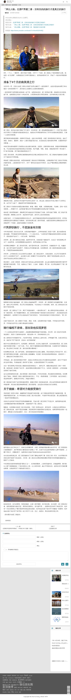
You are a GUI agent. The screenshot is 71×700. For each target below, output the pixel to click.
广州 (24, 682)
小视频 (19, 682)
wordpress (11, 677)
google (30, 675)
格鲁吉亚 (25, 687)
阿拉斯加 (5, 692)
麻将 (20, 692)
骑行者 (16, 692)
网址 (38, 546)
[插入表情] (67, 564)
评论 (64, 12)
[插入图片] (62, 564)
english (21, 675)
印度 (10, 680)
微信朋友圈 (26, 684)
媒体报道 (14, 5)
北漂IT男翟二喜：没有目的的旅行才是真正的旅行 (29, 22)
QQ (3, 677)
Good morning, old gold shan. (61, 643)
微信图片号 (15, 685)
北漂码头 (5, 680)
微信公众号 (6, 685)
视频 (24, 689)
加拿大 (29, 677)
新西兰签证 (20, 687)
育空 (16, 689)
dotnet (14, 675)
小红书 (14, 682)
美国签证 (12, 689)
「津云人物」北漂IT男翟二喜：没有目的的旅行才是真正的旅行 (33, 25)
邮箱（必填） (41, 541)
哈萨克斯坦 (28, 680)
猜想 (30, 687)
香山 (12, 692)
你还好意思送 (56, 645)
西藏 (21, 689)
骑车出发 (8, 5)
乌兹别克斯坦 (18, 677)
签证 (4, 690)
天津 (4, 682)
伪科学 (24, 677)
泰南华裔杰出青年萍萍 (58, 648)
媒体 (7, 682)
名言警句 (21, 680)
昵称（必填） (41, 537)
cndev (4, 675)
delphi (9, 675)
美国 (7, 689)
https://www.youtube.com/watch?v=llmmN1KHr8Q (27, 30)
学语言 (10, 682)
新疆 (15, 687)
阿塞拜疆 (28, 689)
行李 (18, 689)
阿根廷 (9, 692)
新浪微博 (8, 687)
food (26, 675)
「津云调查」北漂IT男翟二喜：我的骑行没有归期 (29, 27)
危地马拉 (14, 680)
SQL (6, 677)
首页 (3, 5)
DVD (18, 675)
